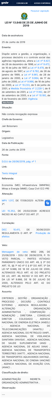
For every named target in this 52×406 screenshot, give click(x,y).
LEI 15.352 (8, 210)
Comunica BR (22, 3)
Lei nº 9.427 (43, 60)
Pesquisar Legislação (40, 11)
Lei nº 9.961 (31, 74)
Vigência (32, 98)
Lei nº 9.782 (32, 71)
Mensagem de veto (14, 251)
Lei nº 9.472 (43, 64)
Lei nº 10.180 (39, 95)
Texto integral (9, 173)
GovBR (5, 3)
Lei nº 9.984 (31, 78)
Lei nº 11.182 (35, 91)
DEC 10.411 (11, 229)
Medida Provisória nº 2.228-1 (27, 88)
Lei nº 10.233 (22, 85)
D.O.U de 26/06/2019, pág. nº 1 (19, 161)
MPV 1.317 (7, 200)
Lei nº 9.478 (37, 67)
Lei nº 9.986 (27, 81)
